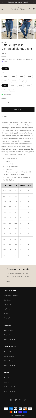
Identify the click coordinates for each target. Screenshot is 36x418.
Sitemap (6, 313)
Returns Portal (9, 330)
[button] (2, 9)
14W (5, 85)
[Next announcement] (34, 2)
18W (21, 85)
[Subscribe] (30, 281)
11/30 (6, 81)
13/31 (15, 81)
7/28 (22, 76)
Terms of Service (9, 352)
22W (6, 90)
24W (14, 90)
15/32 (24, 81)
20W (29, 85)
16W (13, 85)
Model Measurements (11, 295)
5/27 (14, 76)
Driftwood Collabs (10, 387)
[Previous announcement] (2, 2)
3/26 (6, 76)
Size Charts (7, 300)
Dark (5, 69)
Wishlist (6, 382)
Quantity (4, 98)
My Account (7, 309)
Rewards (7, 378)
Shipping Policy (9, 356)
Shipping (4, 56)
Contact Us (7, 304)
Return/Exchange (9, 318)
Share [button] (6, 116)
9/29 (30, 76)
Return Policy (8, 335)
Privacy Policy (8, 361)
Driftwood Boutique (20, 415)
